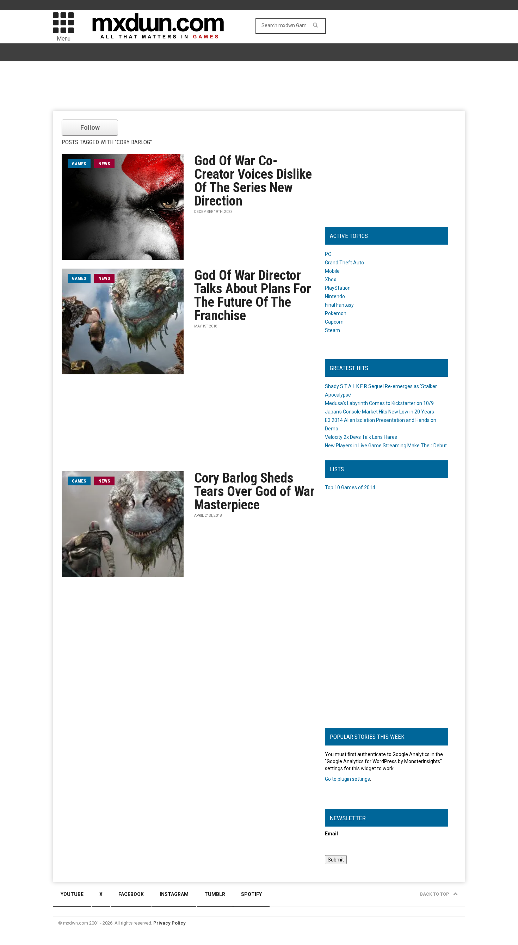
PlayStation (338, 288)
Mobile (332, 271)
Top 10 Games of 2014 (350, 487)
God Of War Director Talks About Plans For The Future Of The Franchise (252, 295)
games (79, 163)
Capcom (334, 322)
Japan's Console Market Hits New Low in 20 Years (379, 412)
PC (328, 254)
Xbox (330, 279)
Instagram (174, 894)
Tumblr (214, 894)
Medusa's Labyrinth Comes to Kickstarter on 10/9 (379, 403)
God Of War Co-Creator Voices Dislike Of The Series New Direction (253, 181)
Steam (332, 330)
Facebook (131, 894)
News (104, 163)
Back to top (435, 894)
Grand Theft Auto (344, 262)
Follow (90, 127)
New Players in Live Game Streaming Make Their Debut (386, 445)
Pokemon (335, 313)
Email (331, 833)
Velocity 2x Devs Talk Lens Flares (361, 437)
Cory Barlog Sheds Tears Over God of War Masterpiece (254, 491)
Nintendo (335, 296)
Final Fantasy (339, 305)
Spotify (251, 894)
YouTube (72, 894)
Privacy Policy (169, 923)
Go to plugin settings (347, 779)
